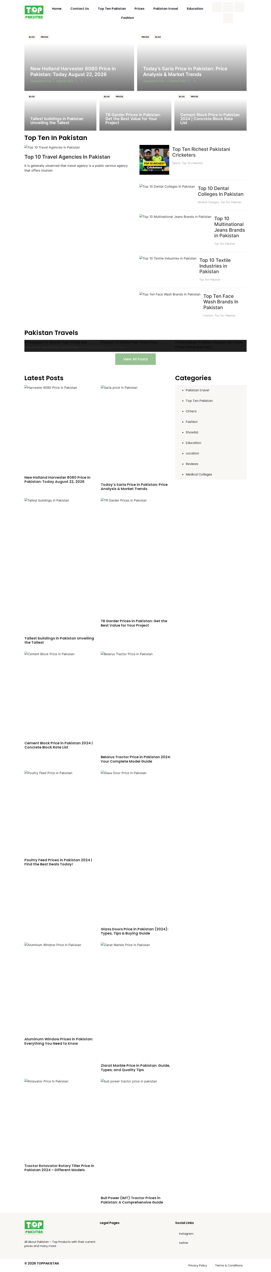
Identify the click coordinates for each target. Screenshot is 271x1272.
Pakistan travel (165, 8)
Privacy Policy (197, 1265)
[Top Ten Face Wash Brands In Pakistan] (169, 294)
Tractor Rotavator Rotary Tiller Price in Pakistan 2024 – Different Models (59, 1168)
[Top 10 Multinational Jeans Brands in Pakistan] (175, 217)
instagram (186, 1234)
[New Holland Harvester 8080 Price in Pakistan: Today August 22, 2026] (79, 61)
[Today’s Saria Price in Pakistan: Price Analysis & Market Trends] (192, 61)
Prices (139, 8)
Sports (176, 163)
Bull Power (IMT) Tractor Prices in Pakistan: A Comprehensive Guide (132, 1200)
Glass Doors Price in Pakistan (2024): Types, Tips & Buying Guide (134, 931)
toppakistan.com (41, 81)
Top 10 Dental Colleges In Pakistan (220, 191)
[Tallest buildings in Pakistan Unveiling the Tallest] (60, 111)
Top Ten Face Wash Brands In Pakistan (220, 302)
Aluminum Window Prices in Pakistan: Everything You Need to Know (58, 1041)
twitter (183, 1243)
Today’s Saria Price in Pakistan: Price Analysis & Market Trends (185, 71)
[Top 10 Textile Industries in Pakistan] (167, 258)
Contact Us (79, 8)
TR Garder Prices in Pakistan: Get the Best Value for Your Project (133, 118)
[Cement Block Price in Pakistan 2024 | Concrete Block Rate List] (210, 111)
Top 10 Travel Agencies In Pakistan (67, 157)
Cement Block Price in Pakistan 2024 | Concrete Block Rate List (210, 118)
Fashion (127, 17)
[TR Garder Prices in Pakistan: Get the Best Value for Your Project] (135, 111)
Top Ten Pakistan (112, 8)
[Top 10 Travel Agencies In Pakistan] (52, 147)
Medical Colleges (208, 202)
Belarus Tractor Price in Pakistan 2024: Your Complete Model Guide (136, 759)
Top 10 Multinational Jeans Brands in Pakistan (229, 227)
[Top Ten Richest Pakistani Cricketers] (154, 174)
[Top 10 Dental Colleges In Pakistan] (167, 186)
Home (57, 8)
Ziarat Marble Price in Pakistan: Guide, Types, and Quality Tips (135, 1067)
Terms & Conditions (229, 1265)
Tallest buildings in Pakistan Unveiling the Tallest (56, 120)
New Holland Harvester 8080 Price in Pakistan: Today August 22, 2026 (73, 71)
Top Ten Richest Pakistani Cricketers (201, 152)
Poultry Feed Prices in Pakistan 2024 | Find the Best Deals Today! (58, 862)
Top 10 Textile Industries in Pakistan (215, 266)
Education (195, 8)
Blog (32, 37)
